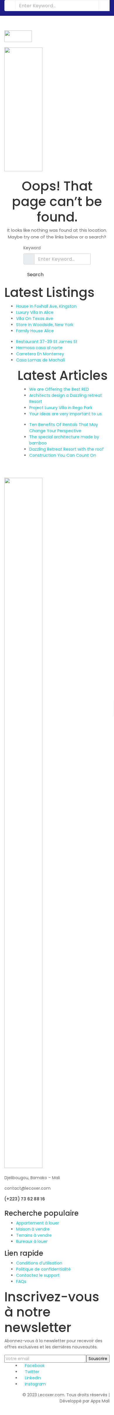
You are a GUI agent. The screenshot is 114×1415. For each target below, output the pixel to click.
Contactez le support (38, 1275)
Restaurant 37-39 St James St (46, 342)
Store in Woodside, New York (44, 325)
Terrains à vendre (34, 1235)
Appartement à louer (37, 1223)
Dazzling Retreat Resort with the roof (66, 449)
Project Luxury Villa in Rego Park (60, 408)
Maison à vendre (33, 1229)
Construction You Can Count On (62, 455)
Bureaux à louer (32, 1241)
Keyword (32, 248)
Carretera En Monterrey (40, 354)
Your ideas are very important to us (65, 414)
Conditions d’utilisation (39, 1263)
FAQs (21, 1281)
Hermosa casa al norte (39, 348)
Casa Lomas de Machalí (40, 360)
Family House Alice (35, 331)
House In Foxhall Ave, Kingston (46, 306)
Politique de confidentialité (43, 1269)
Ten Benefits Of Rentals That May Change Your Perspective (63, 428)
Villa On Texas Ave (34, 318)
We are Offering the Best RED (59, 389)
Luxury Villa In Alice (34, 312)
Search (35, 274)
